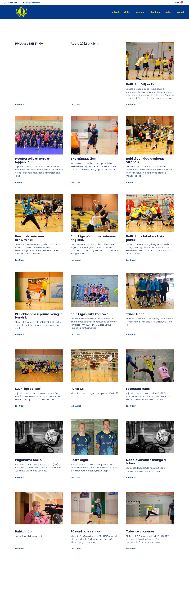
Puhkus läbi (23, 532)
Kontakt (181, 12)
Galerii (168, 12)
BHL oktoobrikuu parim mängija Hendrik (38, 316)
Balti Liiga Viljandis (140, 84)
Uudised (114, 12)
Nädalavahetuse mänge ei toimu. (146, 461)
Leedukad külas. (138, 389)
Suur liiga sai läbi (28, 389)
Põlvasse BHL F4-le (29, 44)
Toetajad (140, 12)
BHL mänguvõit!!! (83, 159)
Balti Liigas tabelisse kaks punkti (145, 238)
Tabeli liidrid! (136, 314)
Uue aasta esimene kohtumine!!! (29, 238)
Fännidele (155, 12)
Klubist (127, 12)
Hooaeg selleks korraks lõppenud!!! (32, 160)
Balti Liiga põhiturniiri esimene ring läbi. (93, 238)
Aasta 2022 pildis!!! (85, 44)
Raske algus (80, 460)
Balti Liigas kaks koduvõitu (90, 314)
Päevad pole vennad (86, 532)
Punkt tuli (77, 389)
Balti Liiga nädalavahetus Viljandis (145, 160)
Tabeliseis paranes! (140, 532)
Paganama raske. (28, 460)
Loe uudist (20, 104)
